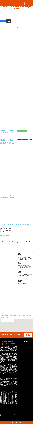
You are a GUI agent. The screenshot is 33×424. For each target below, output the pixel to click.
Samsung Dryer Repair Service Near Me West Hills (7, 132)
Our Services (8, 21)
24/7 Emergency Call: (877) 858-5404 (11, 335)
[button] (17, 270)
